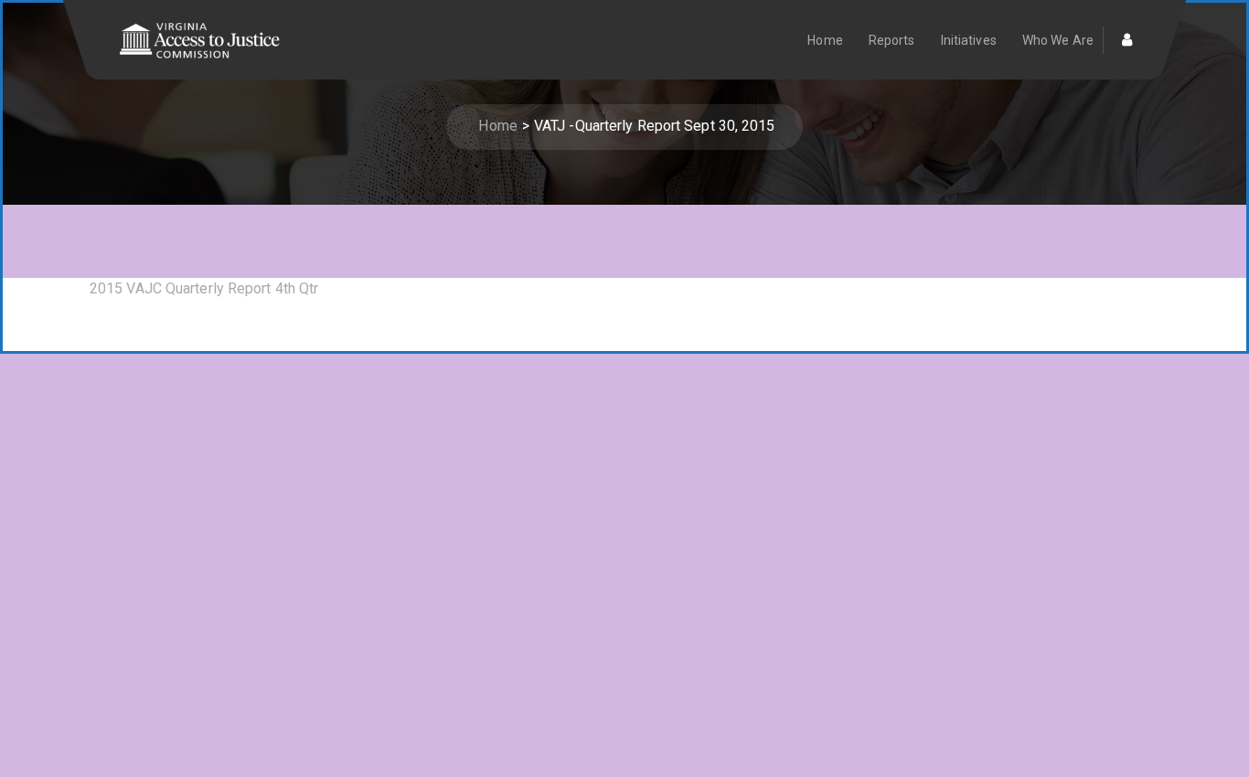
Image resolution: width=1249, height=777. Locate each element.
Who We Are (1058, 40)
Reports (892, 40)
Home (824, 40)
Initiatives (969, 40)
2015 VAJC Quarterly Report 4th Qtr (204, 288)
